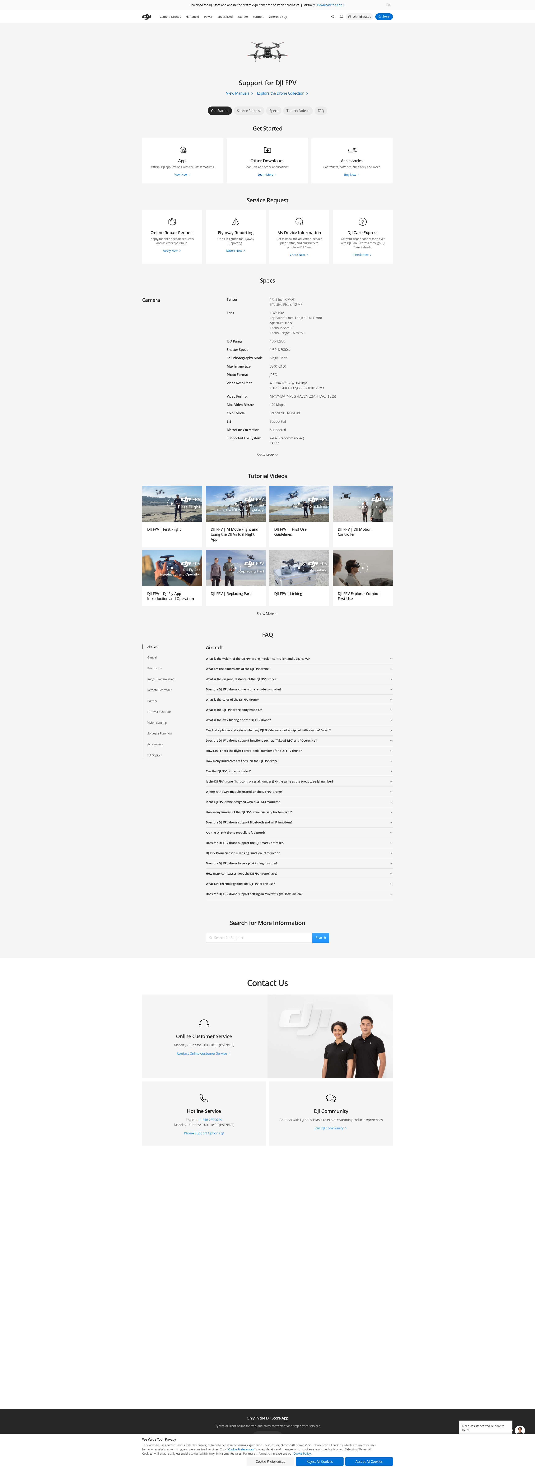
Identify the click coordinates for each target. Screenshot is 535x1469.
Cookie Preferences (241, 1449)
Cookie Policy (302, 1453)
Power (208, 17)
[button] (520, 1431)
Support (258, 17)
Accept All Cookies (369, 1461)
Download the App (329, 5)
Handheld (192, 17)
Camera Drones (170, 17)
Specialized (225, 17)
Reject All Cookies (320, 1461)
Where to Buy (278, 17)
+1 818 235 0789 (210, 1120)
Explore (243, 17)
